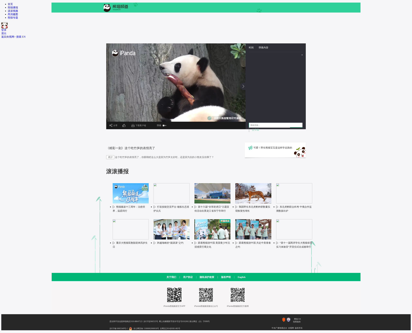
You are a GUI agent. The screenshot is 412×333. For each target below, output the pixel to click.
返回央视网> (8, 36)
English (241, 277)
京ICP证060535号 (150, 321)
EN (24, 36)
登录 (3, 30)
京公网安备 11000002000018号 (146, 328)
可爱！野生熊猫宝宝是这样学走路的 (272, 147)
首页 (10, 4)
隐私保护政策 (207, 277)
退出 (3, 33)
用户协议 (188, 277)
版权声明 (226, 277)
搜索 (18, 36)
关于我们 (171, 277)
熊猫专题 (13, 17)
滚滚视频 (13, 10)
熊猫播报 (13, 7)
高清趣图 (13, 14)
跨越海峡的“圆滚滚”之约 (170, 243)
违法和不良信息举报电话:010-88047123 (125, 321)
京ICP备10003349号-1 (118, 328)
